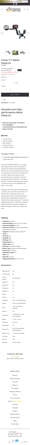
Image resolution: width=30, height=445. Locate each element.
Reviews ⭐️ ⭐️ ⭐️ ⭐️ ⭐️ (15, 401)
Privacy (15, 395)
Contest (15, 411)
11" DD (16, 82)
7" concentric (6, 82)
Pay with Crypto (15, 417)
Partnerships (15, 424)
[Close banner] (28, 1)
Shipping (3, 74)
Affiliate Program (15, 378)
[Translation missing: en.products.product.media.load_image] (8, 53)
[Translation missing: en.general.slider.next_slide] (28, 33)
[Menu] (1, 9)
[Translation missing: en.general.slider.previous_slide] (2, 33)
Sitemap (15, 404)
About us (15, 375)
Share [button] (4, 99)
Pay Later (15, 382)
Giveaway (15, 407)
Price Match (15, 388)
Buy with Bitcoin (15, 414)
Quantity (3, 86)
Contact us (15, 385)
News (15, 420)
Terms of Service (15, 398)
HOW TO (25, 1)
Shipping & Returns (15, 391)
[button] (24, 9)
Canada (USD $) (14, 434)
